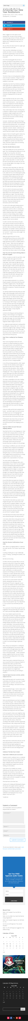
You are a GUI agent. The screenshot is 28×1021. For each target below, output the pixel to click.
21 (16, 946)
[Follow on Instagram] (8, 1018)
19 (10, 946)
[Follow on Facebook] (11, 1018)
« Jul (4, 952)
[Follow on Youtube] (17, 1018)
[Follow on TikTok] (20, 1018)
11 (7, 943)
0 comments (13, 16)
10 (3, 943)
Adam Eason (7, 14)
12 (10, 943)
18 (7, 946)
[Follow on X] (14, 1018)
